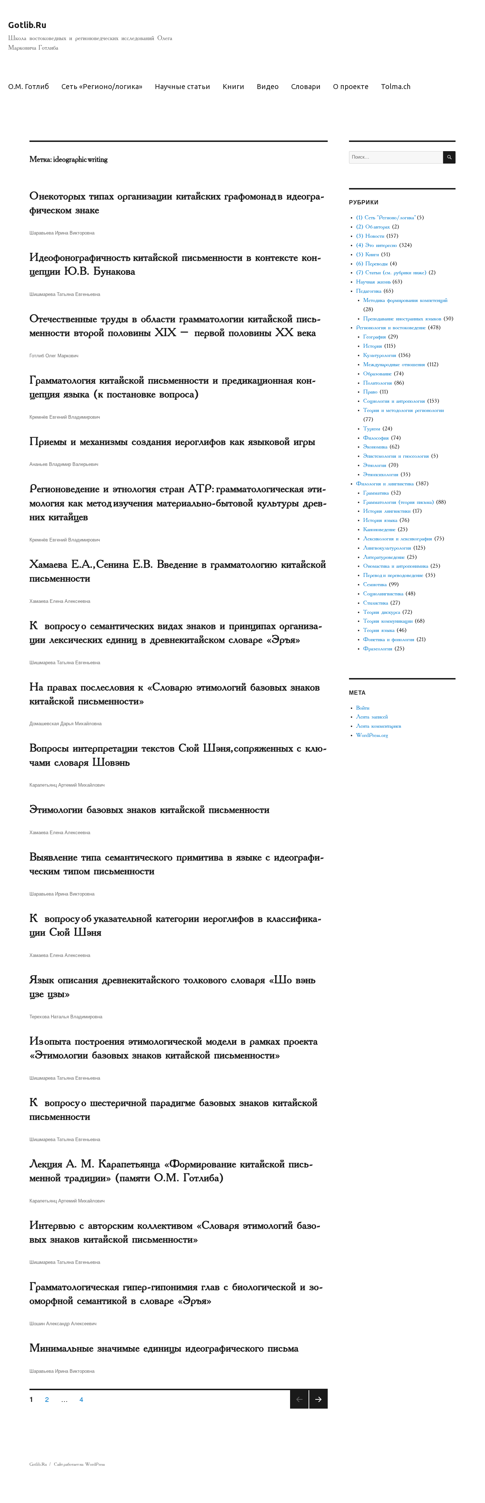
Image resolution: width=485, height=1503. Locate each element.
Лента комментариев (378, 726)
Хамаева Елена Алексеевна (59, 601)
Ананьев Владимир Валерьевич (63, 464)
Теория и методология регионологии (403, 410)
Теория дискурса (381, 612)
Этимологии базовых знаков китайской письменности (149, 809)
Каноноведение (379, 530)
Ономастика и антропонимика (395, 566)
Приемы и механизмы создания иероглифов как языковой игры (172, 441)
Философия (376, 438)
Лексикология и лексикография (397, 539)
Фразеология (377, 649)
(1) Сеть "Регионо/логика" (385, 218)
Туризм (371, 429)
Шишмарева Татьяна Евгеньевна (64, 294)
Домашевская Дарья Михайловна (65, 723)
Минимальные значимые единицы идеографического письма (164, 1348)
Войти (362, 708)
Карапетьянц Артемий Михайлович (67, 784)
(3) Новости (370, 236)
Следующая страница (318, 1408)
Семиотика (375, 585)
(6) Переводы (372, 264)
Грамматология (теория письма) (398, 502)
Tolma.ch (395, 86)
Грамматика (376, 493)
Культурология (379, 355)
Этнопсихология (380, 475)
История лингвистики (386, 511)
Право (370, 392)
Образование (377, 374)
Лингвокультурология (387, 548)
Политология (377, 383)
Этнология (374, 465)
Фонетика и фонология (388, 640)
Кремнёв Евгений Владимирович (64, 416)
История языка (380, 520)
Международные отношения (394, 365)
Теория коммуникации (388, 621)
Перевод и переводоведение (393, 575)
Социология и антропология (394, 401)
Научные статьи (182, 86)
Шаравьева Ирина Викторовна (61, 232)
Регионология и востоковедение (391, 328)
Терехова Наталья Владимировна (65, 1016)
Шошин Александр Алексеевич (63, 1323)
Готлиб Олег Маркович (53, 355)
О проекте (351, 86)
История (372, 346)
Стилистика (375, 603)
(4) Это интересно (376, 245)
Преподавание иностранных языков (402, 319)
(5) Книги (367, 255)
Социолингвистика (383, 594)
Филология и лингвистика (385, 484)
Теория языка (378, 630)
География (374, 337)
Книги (233, 86)
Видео (268, 86)
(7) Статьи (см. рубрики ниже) (391, 273)
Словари (306, 86)
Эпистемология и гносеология (396, 456)
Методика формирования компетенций (405, 300)
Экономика (375, 447)
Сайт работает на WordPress (79, 1464)
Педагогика (368, 291)
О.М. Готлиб (28, 86)
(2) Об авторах (373, 227)
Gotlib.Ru (27, 25)
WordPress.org (372, 735)
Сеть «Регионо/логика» (101, 86)
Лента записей (372, 717)
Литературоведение (384, 557)
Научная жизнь (373, 282)
